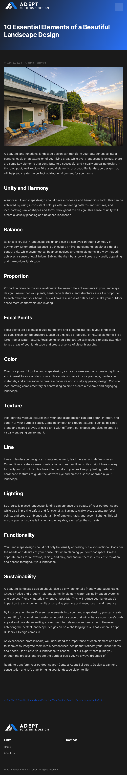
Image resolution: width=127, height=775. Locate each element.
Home (7, 747)
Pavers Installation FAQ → (89, 700)
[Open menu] (119, 7)
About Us (9, 753)
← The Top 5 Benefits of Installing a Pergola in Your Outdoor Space (38, 700)
